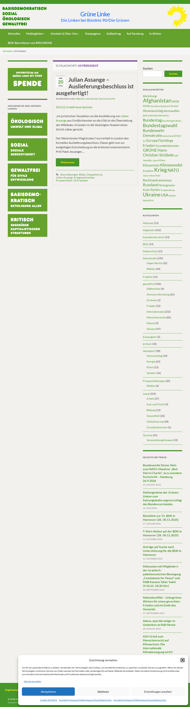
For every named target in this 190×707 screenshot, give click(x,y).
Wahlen (172, 195)
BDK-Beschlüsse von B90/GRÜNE (30, 42)
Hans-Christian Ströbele (158, 152)
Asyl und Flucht (156, 404)
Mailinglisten (35, 33)
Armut (174, 105)
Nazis (145, 175)
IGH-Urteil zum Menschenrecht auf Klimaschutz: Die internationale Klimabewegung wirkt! (158, 644)
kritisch (147, 343)
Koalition (148, 170)
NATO (173, 170)
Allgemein (80, 98)
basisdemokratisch (153, 237)
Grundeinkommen (167, 145)
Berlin (166, 115)
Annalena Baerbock (160, 106)
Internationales (155, 311)
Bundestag (152, 119)
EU (144, 141)
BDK (145, 244)
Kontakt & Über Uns (64, 33)
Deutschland (168, 136)
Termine (147, 435)
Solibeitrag (114, 33)
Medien (151, 385)
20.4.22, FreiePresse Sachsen (74, 107)
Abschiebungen (69, 174)
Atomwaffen (172, 110)
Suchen (148, 68)
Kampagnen (93, 33)
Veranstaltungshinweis (160, 440)
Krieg (160, 169)
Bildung (151, 410)
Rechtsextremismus (157, 180)
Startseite (7, 51)
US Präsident (80, 180)
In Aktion (155, 33)
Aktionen (148, 223)
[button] (182, 660)
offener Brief (154, 175)
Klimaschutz (151, 165)
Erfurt (177, 135)
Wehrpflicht (148, 200)
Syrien (155, 190)
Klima (161, 160)
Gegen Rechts (154, 263)
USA (164, 195)
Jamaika (147, 160)
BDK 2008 (148, 115)
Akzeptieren (48, 691)
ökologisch (149, 350)
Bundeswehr (154, 130)
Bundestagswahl (160, 125)
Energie (151, 361)
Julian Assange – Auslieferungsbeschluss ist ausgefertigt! (95, 86)
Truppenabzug (167, 190)
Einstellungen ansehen (158, 691)
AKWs (146, 105)
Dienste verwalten (32, 681)
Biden (82, 174)
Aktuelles (14, 33)
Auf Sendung (135, 33)
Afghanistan (157, 100)
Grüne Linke (95, 14)
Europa (152, 140)
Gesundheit (153, 415)
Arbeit (150, 398)
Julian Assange (64, 177)
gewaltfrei (149, 283)
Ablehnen (103, 691)
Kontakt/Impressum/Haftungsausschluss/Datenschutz (85, 700)
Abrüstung (150, 96)
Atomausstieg (153, 111)
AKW (175, 101)
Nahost (151, 323)
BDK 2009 (158, 115)
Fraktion (148, 276)
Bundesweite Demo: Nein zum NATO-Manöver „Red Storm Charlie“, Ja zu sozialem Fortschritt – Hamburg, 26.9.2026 (162, 472)
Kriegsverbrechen (84, 177)
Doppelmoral (94, 174)
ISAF (176, 155)
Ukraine (151, 194)
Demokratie (92, 98)
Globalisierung (155, 421)
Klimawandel (171, 165)
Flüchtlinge (165, 141)
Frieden (149, 145)
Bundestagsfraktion (171, 120)
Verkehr (151, 373)
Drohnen (152, 300)
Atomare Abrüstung (158, 294)
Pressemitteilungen (154, 381)
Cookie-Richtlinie (48, 700)
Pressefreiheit (64, 180)
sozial (146, 393)
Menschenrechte (107, 98)
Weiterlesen (67, 162)
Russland (150, 184)
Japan (155, 160)
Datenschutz (150, 251)
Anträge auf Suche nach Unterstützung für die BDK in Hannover (162, 550)
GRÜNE (150, 150)
